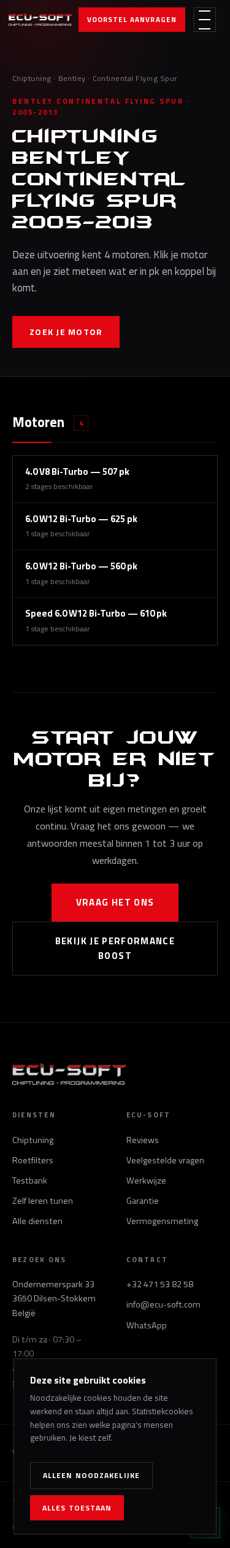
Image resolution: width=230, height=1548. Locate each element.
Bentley (72, 78)
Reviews (142, 1140)
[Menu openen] (205, 19)
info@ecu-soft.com (163, 1304)
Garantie (142, 1200)
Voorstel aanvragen (132, 19)
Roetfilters (32, 1160)
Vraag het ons (115, 902)
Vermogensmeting (162, 1221)
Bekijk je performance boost (115, 948)
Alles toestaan (77, 1508)
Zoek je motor (65, 331)
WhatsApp (146, 1325)
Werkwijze (146, 1180)
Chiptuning (32, 78)
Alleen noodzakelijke (91, 1475)
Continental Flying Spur (135, 78)
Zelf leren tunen (42, 1200)
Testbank (29, 1180)
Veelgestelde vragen (165, 1160)
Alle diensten (37, 1221)
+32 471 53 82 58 (159, 1284)
